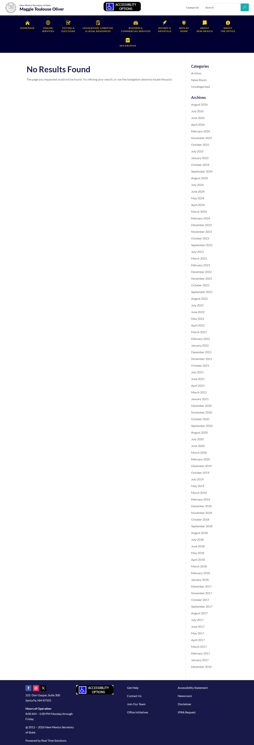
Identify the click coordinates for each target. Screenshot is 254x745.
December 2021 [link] (201, 352)
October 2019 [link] (200, 472)
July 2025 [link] (197, 151)
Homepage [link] (27, 28)
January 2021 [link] (200, 399)
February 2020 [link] (200, 459)
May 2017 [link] (197, 633)
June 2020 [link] (198, 446)
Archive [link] (196, 73)
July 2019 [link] (197, 479)
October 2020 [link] (200, 419)
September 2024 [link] (201, 171)
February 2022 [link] (200, 338)
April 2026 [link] (198, 124)
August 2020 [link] (199, 432)
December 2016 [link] (201, 666)
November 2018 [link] (201, 512)
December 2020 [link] (201, 405)
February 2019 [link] (200, 499)
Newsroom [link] (185, 696)
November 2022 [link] (201, 278)
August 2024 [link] (199, 178)
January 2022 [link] (200, 345)
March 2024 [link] (199, 211)
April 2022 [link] (198, 325)
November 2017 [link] (201, 593)
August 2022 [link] (199, 298)
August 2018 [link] (199, 533)
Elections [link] (68, 30)
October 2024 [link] (200, 164)
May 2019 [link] (197, 486)
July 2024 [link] (197, 184)
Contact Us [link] (192, 7)
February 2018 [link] (200, 573)
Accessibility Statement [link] (193, 687)
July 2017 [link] (197, 620)
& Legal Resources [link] (98, 30)
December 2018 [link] (201, 506)
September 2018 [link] (201, 526)
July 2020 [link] (197, 439)
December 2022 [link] (201, 271)
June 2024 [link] (198, 191)
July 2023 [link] (197, 251)
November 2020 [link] (201, 412)
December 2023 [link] (201, 225)
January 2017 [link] (200, 660)
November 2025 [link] (201, 138)
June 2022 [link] (198, 312)
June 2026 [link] (198, 118)
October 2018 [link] (200, 519)
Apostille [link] (164, 30)
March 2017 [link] (199, 646)
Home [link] (184, 30)
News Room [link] (199, 80)
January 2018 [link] (200, 579)
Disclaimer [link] (184, 704)
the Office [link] (228, 30)
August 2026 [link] (199, 104)
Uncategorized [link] (200, 86)
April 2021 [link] (198, 385)
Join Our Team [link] (136, 704)
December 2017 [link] (201, 586)
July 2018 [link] (197, 539)
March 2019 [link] (199, 492)
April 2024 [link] (198, 205)
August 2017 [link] (199, 613)
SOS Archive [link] (128, 45)
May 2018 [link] (197, 553)
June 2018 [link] (198, 546)
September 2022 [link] (201, 292)
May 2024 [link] (197, 198)
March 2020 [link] (199, 452)
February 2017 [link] (200, 653)
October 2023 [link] (200, 238)
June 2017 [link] (198, 626)
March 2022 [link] (199, 332)
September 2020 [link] (201, 425)
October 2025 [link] (200, 144)
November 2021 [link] (201, 359)
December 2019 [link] (201, 466)
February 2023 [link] (200, 265)
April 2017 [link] (198, 640)
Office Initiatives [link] (137, 712)
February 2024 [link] (200, 218)
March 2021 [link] (199, 392)
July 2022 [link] (197, 305)
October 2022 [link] (200, 285)
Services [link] (48, 30)
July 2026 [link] (197, 111)
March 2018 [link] (199, 566)
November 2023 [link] (201, 231)
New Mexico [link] (205, 30)
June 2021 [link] (198, 379)
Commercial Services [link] (135, 30)
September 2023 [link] (201, 245)
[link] (35, 12)
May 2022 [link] (197, 318)
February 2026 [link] (200, 131)
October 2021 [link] (200, 365)
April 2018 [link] (198, 559)
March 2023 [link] (199, 258)
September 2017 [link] (201, 606)
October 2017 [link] (200, 599)
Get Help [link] (133, 687)
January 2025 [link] (200, 158)
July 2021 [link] (197, 372)
